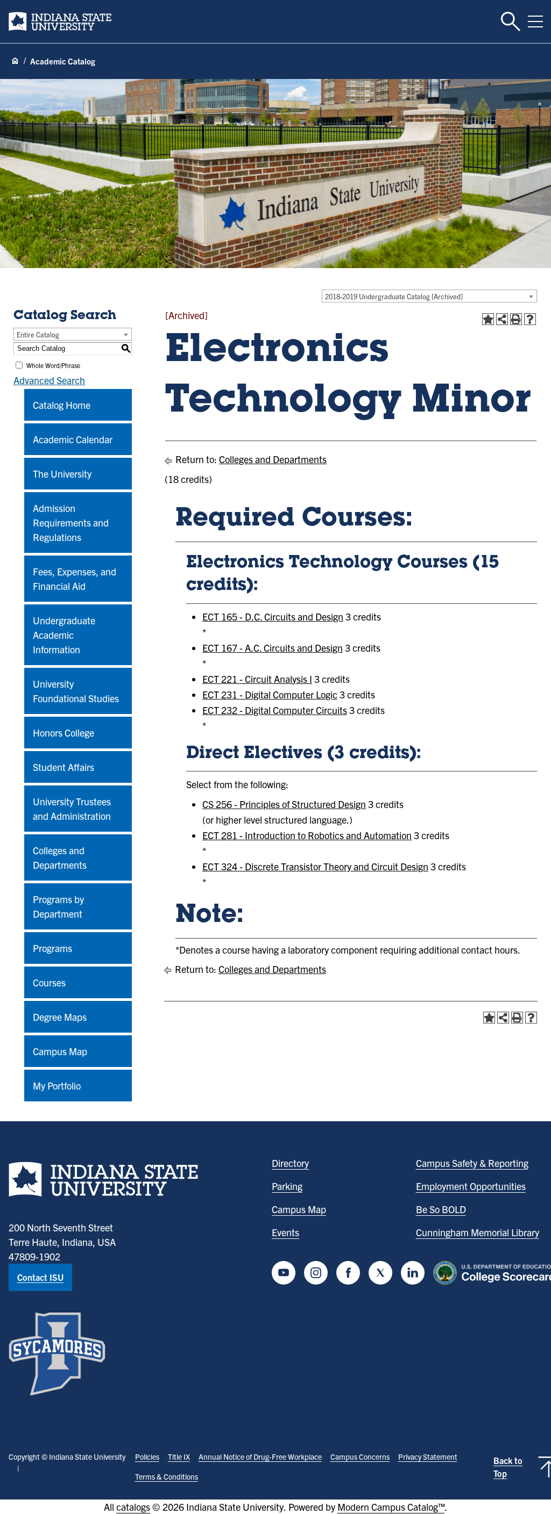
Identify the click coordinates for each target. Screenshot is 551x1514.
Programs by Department (58, 906)
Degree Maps (60, 1017)
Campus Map (60, 1051)
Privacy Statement (427, 1456)
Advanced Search (49, 380)
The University (62, 473)
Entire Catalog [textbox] (38, 334)
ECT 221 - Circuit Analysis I (257, 679)
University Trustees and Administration (72, 808)
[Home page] (15, 61)
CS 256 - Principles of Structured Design (284, 804)
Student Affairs (63, 767)
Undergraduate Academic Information (64, 634)
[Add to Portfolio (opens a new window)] (488, 319)
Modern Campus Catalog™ (390, 1507)
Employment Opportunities (471, 1186)
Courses (49, 982)
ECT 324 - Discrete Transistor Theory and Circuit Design (315, 866)
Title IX (179, 1456)
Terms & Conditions (166, 1476)
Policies (147, 1456)
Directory (290, 1163)
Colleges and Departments (60, 857)
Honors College (63, 732)
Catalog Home (61, 405)
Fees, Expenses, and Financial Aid (74, 578)
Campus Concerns (360, 1456)
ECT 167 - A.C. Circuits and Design (272, 647)
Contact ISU (40, 1277)
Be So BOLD (441, 1209)
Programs (52, 948)
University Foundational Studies (76, 690)
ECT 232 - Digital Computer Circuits (274, 710)
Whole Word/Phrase (53, 365)
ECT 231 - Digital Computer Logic (269, 694)
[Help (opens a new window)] (530, 319)
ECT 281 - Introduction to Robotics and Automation (307, 835)
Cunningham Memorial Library (477, 1232)
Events (285, 1232)
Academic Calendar (72, 439)
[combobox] (429, 296)
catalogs (133, 1507)
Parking (287, 1186)
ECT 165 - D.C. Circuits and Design (272, 616)
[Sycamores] (57, 1354)
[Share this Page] (502, 319)
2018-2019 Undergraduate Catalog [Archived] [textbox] (394, 296)
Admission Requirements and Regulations (71, 522)
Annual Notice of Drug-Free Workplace (260, 1456)
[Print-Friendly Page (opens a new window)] (516, 319)
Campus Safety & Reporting (472, 1163)
